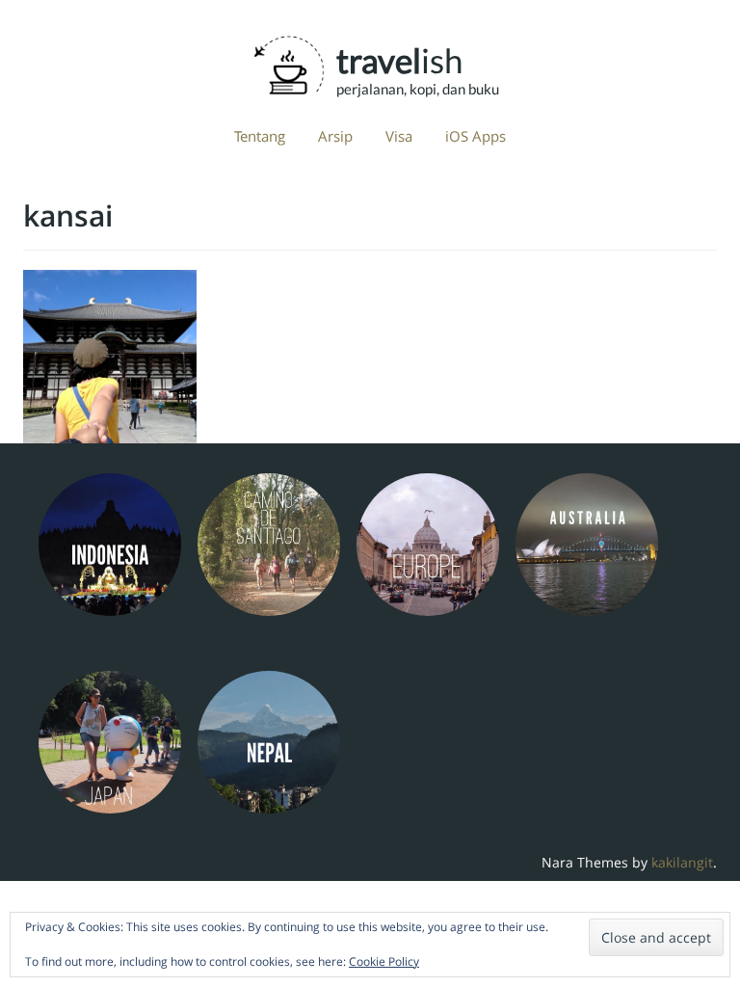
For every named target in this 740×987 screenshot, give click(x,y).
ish (399, 60)
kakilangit (682, 862)
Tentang (259, 136)
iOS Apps (475, 136)
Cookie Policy (384, 961)
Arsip (335, 136)
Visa (398, 136)
